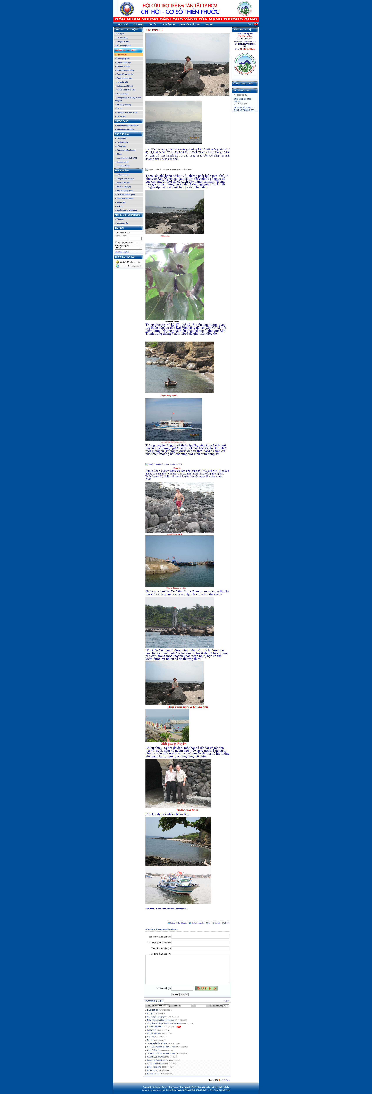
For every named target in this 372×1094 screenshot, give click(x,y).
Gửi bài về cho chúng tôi (178, 923)
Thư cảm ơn (168, 24)
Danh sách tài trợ (189, 24)
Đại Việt (182, 327)
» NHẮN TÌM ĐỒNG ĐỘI (125, 90)
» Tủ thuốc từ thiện (122, 66)
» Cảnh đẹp (119, 219)
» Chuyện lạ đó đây (122, 166)
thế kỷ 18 (188, 325)
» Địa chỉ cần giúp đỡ (123, 46)
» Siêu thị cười (120, 146)
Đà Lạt (149, 1013)
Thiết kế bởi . (222, 1090)
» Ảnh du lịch (120, 202)
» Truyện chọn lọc (121, 142)
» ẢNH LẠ (119, 206)
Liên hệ (208, 24)
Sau (228, 1080)
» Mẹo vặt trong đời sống (124, 70)
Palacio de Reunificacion (157, 1060)
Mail (220, 1087)
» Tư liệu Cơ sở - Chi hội (124, 179)
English (250, 24)
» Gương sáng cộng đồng (124, 129)
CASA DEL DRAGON (155, 1057)
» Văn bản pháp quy (123, 62)
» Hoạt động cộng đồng (124, 191)
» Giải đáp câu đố (121, 162)
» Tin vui (118, 108)
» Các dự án (119, 34)
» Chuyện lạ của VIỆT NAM (126, 158)
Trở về (227, 923)
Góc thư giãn (122, 134)
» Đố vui (118, 154)
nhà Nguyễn (195, 445)
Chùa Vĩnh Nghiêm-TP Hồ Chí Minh (161, 1047)
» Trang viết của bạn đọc (124, 74)
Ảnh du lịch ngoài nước (127, 215)
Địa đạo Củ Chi (153, 1074)
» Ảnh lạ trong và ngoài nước (126, 210)
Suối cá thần (152, 1030)
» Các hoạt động (121, 38)
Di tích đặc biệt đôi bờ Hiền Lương (160, 1020)
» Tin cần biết (120, 116)
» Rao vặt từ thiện (122, 94)
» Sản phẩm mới (121, 82)
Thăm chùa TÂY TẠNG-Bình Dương (161, 1054)
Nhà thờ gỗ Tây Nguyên (156, 1017)
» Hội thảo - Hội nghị (123, 187)
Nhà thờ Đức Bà (153, 1033)
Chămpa (183, 187)
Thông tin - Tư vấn (124, 50)
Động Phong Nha (154, 1067)
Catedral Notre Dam (155, 1064)
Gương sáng (121, 121)
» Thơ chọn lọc (120, 138)
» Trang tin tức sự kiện (123, 78)
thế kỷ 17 (172, 325)
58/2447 (226, 1001)
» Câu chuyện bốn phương (125, 150)
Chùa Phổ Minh (153, 1050)
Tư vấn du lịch (154, 1001)
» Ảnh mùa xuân (121, 223)
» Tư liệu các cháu (122, 175)
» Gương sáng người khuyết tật (127, 125)
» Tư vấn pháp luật (122, 58)
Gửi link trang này (197, 923)
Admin (226, 1087)
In (209, 923)
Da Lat (149, 1040)
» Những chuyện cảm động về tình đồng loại (128, 99)
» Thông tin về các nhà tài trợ (126, 112)
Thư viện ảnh (122, 171)
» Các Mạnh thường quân (125, 194)
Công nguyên (199, 184)
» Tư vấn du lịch (121, 55)
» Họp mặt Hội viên (122, 183)
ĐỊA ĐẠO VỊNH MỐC (155, 1027)
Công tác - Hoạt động (126, 30)
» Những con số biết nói (124, 86)
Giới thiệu (138, 24)
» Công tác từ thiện (122, 42)
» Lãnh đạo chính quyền (124, 198)
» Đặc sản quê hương (123, 105)
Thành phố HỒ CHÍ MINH (157, 1044)
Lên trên (217, 923)
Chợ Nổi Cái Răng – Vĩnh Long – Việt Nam (164, 1023)
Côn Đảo (150, 1037)
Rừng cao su (152, 1070)
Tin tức (152, 24)
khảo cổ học (173, 176)
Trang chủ (122, 24)
